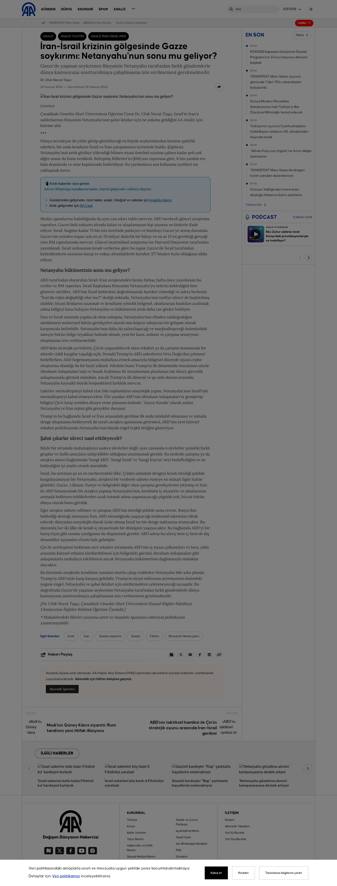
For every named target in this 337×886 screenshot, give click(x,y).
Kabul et (216, 873)
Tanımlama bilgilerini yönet (283, 873)
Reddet (243, 873)
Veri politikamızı (66, 876)
